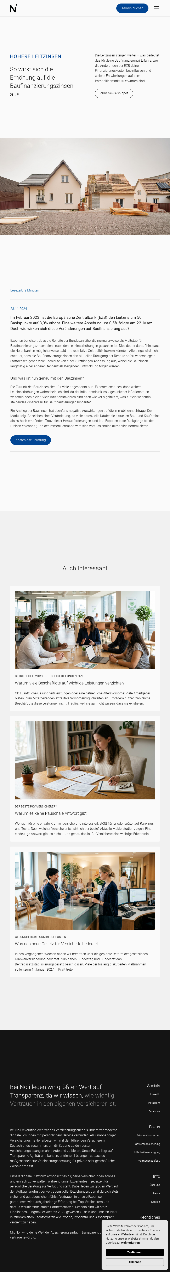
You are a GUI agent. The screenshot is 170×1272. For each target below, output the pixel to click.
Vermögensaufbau (149, 1160)
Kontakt (155, 1201)
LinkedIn (155, 1094)
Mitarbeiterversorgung (147, 1152)
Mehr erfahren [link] (130, 1242)
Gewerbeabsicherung (147, 1143)
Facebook (154, 1111)
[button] (156, 8)
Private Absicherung (148, 1135)
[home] (13, 8)
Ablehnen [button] (135, 1262)
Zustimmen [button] (134, 1252)
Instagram (154, 1102)
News (156, 1193)
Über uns (154, 1184)
